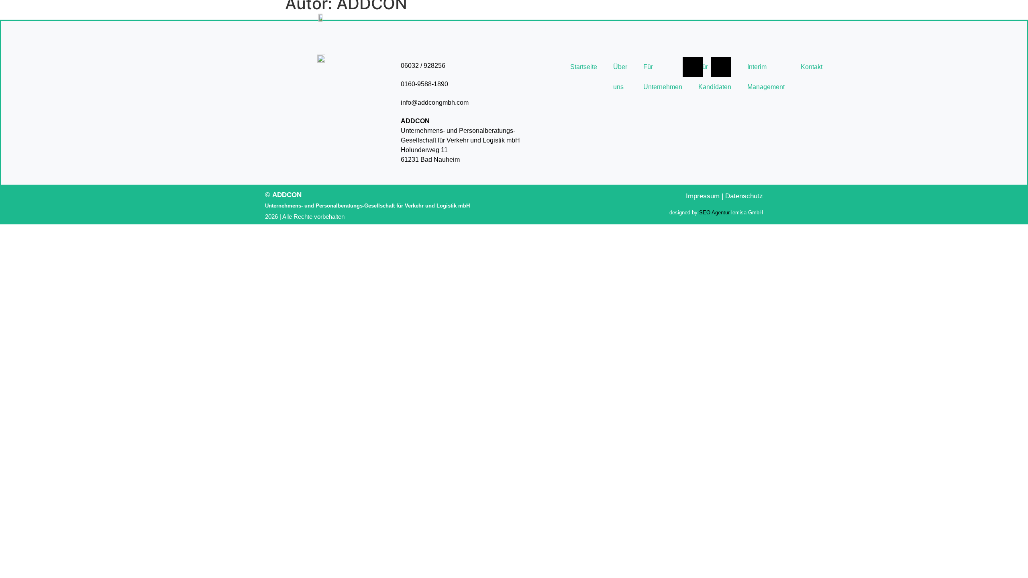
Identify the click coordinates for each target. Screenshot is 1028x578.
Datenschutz (744, 196)
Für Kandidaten (556, 28)
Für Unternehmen (491, 28)
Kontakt (684, 28)
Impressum (703, 196)
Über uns (436, 28)
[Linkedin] (693, 67)
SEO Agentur (714, 213)
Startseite (394, 28)
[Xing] (721, 67)
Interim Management (627, 28)
